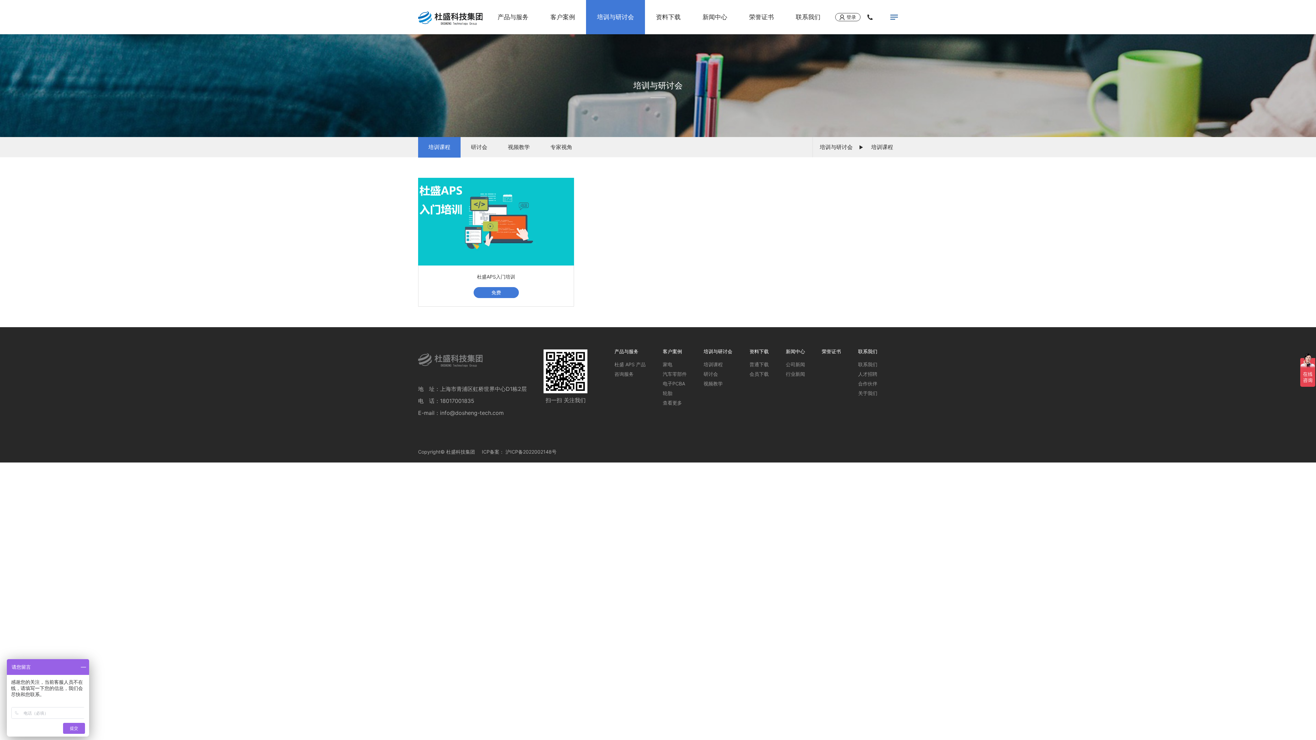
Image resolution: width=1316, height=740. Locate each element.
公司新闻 (795, 364)
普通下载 (759, 364)
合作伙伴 (867, 383)
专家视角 (561, 147)
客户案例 (562, 17)
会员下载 (759, 374)
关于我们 (867, 393)
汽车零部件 (675, 374)
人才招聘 (867, 374)
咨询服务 (624, 374)
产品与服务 (513, 17)
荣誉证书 (761, 17)
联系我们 (808, 17)
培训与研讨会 (615, 17)
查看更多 (672, 403)
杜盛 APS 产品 (630, 364)
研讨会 (479, 147)
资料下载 (668, 17)
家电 (667, 364)
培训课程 (439, 147)
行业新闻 (795, 374)
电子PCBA (674, 383)
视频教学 (519, 147)
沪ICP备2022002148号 (531, 452)
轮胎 (667, 393)
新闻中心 (715, 17)
